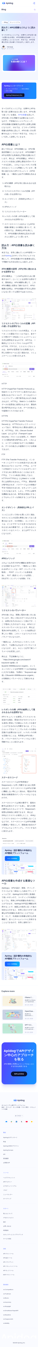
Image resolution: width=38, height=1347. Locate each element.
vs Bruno (6, 1298)
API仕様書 (22, 115)
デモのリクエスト (8, 1218)
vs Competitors (8, 1289)
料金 (4, 1142)
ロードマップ (7, 1199)
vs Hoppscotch (8, 1319)
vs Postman (7, 1294)
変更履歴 (6, 1158)
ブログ (5, 1190)
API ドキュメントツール (10, 1266)
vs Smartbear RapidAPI (10, 1311)
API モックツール (8, 1270)
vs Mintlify (6, 1323)
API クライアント (8, 1262)
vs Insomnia (7, 1302)
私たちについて (7, 1213)
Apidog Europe (8, 1150)
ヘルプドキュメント (9, 1178)
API (4, 1154)
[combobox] (19, 1115)
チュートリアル (15, 22)
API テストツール (8, 1254)
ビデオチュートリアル (9, 1186)
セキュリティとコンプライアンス (13, 1234)
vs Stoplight (7, 1306)
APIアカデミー (7, 1182)
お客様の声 (6, 1163)
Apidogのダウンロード (10, 1137)
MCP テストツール (8, 1275)
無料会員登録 (19, 1074)
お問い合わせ (7, 1226)
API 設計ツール (7, 1258)
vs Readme (7, 1315)
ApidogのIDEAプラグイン (11, 1146)
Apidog (8, 256)
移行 (4, 1222)
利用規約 (6, 1230)
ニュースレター (7, 1194)
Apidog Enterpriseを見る (14, 95)
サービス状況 (7, 1239)
